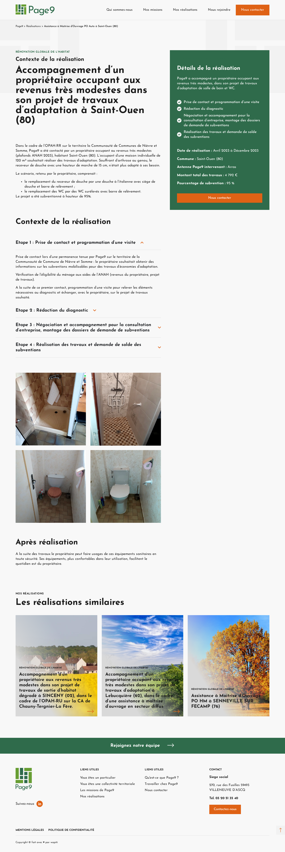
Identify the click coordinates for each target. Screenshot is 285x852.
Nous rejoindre (219, 10)
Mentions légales (30, 830)
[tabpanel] (56, 665)
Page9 (19, 26)
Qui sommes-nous (119, 10)
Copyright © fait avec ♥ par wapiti (37, 842)
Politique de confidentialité (71, 830)
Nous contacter (252, 10)
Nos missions (152, 10)
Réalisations (33, 26)
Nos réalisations (185, 10)
